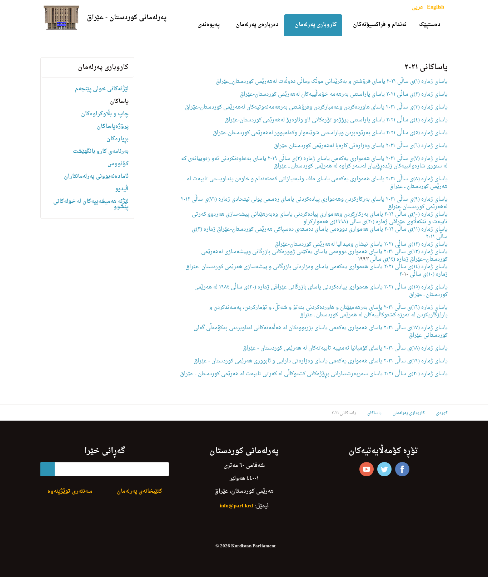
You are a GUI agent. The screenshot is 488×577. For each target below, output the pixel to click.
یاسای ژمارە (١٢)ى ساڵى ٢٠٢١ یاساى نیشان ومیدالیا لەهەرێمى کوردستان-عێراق (361, 244)
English (435, 7)
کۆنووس (118, 164)
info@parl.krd (236, 506)
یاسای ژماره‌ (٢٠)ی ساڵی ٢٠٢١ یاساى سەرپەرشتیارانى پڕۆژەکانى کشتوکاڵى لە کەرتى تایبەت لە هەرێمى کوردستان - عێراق (314, 374)
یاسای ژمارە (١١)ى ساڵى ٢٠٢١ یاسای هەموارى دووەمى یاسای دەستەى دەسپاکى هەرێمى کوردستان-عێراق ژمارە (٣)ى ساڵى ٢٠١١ (320, 233)
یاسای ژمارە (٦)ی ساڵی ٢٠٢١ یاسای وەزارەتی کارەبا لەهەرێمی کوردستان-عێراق (361, 146)
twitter (384, 469)
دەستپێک (429, 25)
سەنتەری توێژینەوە (70, 491)
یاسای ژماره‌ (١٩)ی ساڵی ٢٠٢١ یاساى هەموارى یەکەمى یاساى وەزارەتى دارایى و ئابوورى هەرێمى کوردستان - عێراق (321, 361)
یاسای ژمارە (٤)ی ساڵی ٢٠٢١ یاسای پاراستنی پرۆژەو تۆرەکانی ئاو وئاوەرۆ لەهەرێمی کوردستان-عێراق (336, 120)
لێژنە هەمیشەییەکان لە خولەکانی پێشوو (91, 204)
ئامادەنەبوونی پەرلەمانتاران (96, 176)
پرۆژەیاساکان (113, 126)
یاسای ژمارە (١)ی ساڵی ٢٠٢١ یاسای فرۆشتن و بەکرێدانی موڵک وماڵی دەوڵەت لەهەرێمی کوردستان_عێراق (332, 81)
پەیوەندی (209, 25)
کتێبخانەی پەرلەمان (139, 491)
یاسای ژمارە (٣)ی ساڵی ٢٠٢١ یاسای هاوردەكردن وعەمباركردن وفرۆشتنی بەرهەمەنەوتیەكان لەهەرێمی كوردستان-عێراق (316, 107)
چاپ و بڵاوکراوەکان (105, 114)
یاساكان (119, 101)
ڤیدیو (122, 189)
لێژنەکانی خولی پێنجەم (102, 89)
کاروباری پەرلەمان (316, 25)
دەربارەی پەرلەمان (257, 25)
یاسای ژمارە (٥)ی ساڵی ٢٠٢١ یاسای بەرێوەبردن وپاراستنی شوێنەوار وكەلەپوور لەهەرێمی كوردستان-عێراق (330, 133)
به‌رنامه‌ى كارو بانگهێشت (101, 151)
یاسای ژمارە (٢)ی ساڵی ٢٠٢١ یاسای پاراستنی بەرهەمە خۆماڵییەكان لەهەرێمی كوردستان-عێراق (344, 94)
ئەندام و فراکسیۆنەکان (380, 25)
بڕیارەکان (117, 139)
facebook (402, 469)
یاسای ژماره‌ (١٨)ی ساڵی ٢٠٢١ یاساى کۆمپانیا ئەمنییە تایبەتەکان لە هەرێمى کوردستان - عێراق (345, 348)
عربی (417, 7)
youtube (366, 469)
